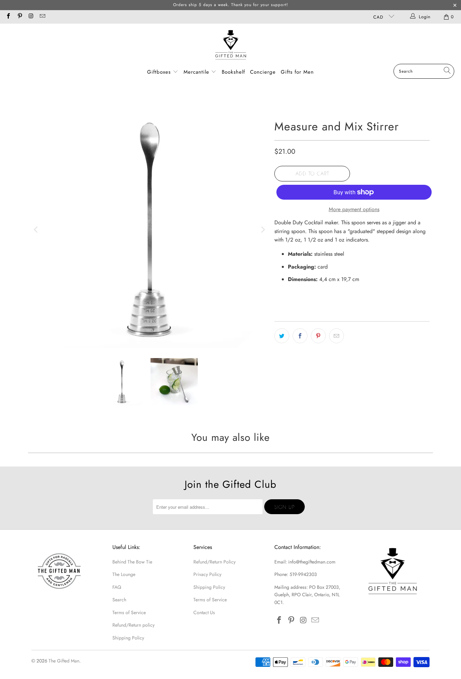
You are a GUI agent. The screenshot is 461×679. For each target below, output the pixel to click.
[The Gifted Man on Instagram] (31, 17)
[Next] (262, 229)
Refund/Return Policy (214, 561)
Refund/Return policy (133, 625)
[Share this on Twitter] (281, 335)
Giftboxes (159, 72)
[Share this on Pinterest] (318, 335)
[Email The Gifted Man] (42, 17)
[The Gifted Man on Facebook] (8, 17)
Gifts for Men (297, 72)
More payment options (354, 209)
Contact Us (204, 612)
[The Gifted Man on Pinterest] (19, 17)
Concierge (263, 72)
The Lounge (123, 574)
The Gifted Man (64, 660)
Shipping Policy (128, 637)
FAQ (116, 587)
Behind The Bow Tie (132, 561)
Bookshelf (233, 72)
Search (119, 599)
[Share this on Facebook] (300, 335)
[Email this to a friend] (336, 335)
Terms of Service (129, 612)
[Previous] (36, 229)
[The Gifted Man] (230, 45)
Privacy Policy (207, 574)
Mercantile (197, 72)
